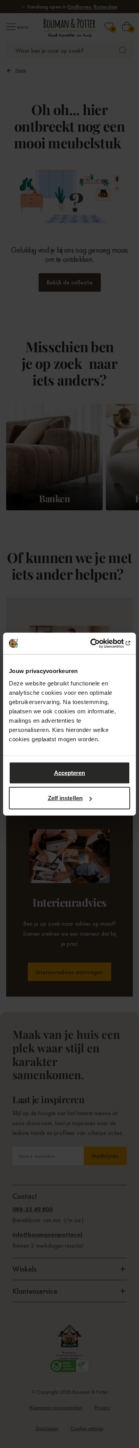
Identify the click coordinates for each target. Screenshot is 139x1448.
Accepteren (69, 772)
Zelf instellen (65, 798)
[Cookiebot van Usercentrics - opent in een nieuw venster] (98, 643)
